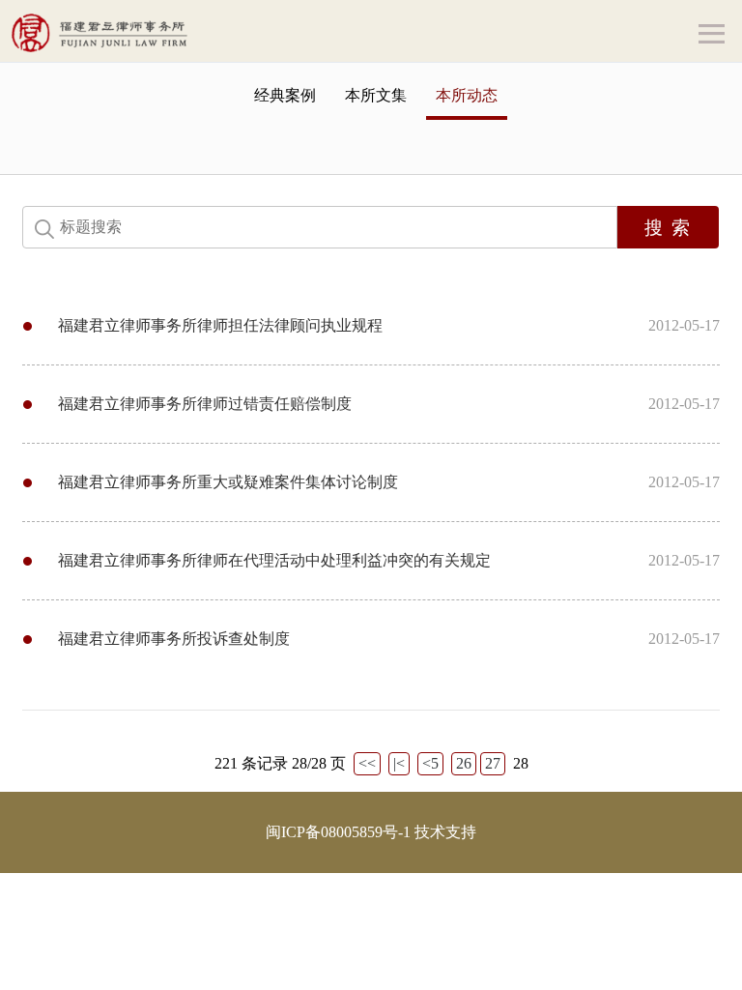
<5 (430, 763)
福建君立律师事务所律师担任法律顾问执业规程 (220, 325)
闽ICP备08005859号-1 (338, 832)
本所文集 (376, 95)
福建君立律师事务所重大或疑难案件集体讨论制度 (228, 482)
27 (492, 763)
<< (367, 763)
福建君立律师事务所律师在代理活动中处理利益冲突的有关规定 (274, 560)
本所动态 (467, 95)
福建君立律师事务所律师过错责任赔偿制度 (205, 403)
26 (463, 763)
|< (399, 763)
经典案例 (285, 95)
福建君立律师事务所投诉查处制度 (174, 638)
